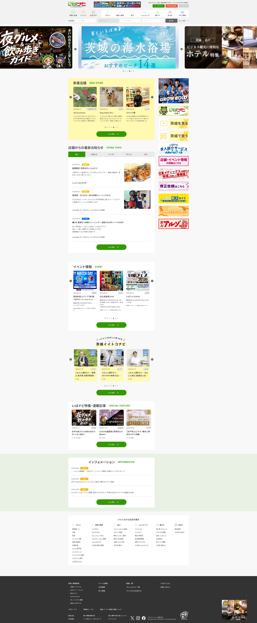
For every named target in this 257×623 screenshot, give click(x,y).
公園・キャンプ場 (119, 542)
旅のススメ (73, 593)
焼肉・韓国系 (76, 542)
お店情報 (101, 587)
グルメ (107, 15)
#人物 (76, 379)
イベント (83, 15)
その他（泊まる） (180, 532)
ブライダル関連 (161, 532)
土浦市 (119, 369)
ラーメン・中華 (76, 539)
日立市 (93, 369)
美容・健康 (120, 15)
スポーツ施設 (118, 532)
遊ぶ (132, 15)
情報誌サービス (88, 609)
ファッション (138, 529)
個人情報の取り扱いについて (117, 616)
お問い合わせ (165, 587)
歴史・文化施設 (118, 539)
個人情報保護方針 (89, 616)
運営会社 (71, 616)
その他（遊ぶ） (118, 545)
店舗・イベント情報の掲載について (111, 609)
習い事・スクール (161, 529)
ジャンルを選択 (126, 21)
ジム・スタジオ (96, 542)
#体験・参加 (90, 305)
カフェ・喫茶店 (76, 548)
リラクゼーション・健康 (99, 539)
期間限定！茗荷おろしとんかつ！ (85, 168)
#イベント (130, 379)
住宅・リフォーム (161, 535)
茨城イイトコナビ (75, 587)
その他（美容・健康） (98, 545)
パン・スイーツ (76, 552)
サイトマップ (112, 619)
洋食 (73, 532)
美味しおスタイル (75, 603)
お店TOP (93, 15)
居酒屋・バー (76, 529)
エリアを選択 (81, 21)
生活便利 (159, 539)
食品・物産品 (139, 535)
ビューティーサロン (98, 535)
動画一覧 (129, 583)
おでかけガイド (75, 597)
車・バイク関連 (161, 542)
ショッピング (145, 15)
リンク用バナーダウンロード (92, 619)
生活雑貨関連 (139, 539)
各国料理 (75, 545)
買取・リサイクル (140, 542)
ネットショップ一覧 (133, 587)
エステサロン (96, 532)
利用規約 (71, 619)
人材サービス (72, 609)
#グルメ (96, 305)
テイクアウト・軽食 (78, 555)
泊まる (170, 15)
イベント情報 (103, 583)
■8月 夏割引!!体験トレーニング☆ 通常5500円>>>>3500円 (97, 222)
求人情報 (182, 15)
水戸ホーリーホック (76, 590)
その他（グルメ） (77, 561)
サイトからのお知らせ (134, 591)
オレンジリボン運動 (76, 600)
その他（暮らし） (161, 545)
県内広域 (144, 369)
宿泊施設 (178, 529)
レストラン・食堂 (77, 558)
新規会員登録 (171, 6)
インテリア (138, 532)
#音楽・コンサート (82, 305)
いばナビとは (165, 583)
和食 (73, 535)
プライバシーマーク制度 (154, 617)
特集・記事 (73, 15)
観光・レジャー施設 (120, 535)
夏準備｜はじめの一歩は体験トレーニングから (91, 195)
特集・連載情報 (73, 583)
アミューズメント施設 (120, 529)
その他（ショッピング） (141, 545)
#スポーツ (130, 381)
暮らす (157, 15)
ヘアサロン (95, 529)
